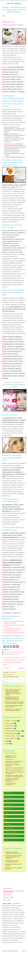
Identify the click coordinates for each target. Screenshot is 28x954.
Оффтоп (7, 840)
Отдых (7, 743)
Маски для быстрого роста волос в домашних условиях (14, 622)
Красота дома (9, 723)
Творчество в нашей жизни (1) (14, 770)
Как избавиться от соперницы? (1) (10, 783)
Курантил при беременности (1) (14, 768)
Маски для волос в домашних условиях (14, 657)
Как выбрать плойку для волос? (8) (12, 765)
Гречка (5, 67)
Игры (5, 816)
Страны (6, 801)
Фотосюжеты (8, 797)
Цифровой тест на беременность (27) (11, 756)
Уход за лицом (14, 654)
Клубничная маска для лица (12, 628)
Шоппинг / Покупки (11, 721)
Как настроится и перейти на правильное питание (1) (14, 761)
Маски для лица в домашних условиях (14, 660)
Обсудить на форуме (10, 832)
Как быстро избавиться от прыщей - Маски (14, 625)
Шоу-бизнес (7, 824)
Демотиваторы (8, 809)
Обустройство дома (11, 733)
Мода (7, 741)
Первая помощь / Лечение (13, 736)
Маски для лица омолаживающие (12, 662)
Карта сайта (6, 900)
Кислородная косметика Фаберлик (14, 633)
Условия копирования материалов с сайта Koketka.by (14, 891)
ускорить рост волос (14, 541)
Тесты (6, 812)
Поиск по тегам (7, 888)
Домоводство (9, 728)
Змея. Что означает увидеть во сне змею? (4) (14, 772)
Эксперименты (8, 805)
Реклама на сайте (8, 897)
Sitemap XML (7, 894)
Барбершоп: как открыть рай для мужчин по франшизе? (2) (14, 775)
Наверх (23, 951)
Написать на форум (10, 836)
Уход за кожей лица (11, 738)
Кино (5, 820)
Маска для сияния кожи (11, 631)
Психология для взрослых (13, 731)
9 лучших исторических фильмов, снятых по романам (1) (12, 780)
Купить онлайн (8, 828)
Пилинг (5, 664)
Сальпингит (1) (9, 759)
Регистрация (8, 793)
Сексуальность (9, 726)
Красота (21, 652)
